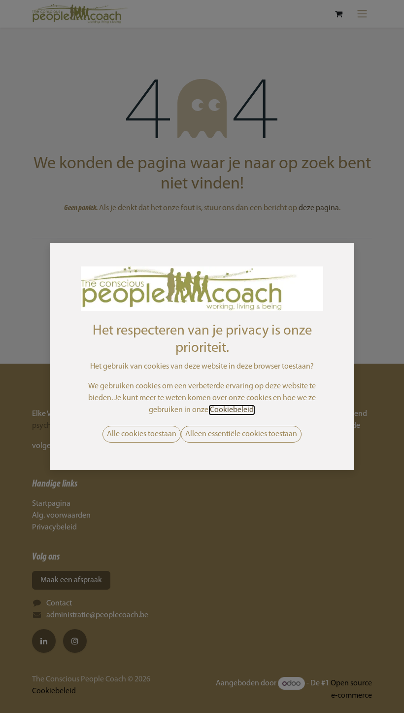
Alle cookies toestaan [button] (141, 434)
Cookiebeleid (232, 410)
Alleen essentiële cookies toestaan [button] (241, 434)
